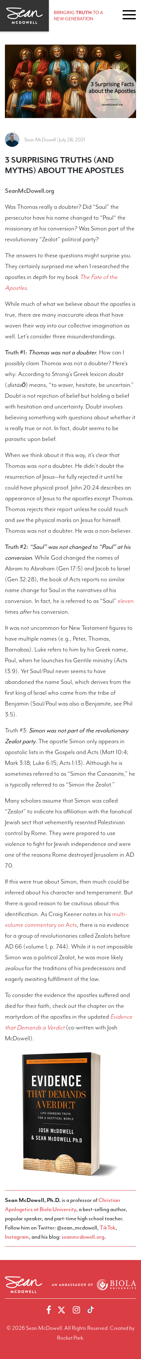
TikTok (107, 1227)
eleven (126, 601)
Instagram (17, 1236)
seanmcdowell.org (83, 1236)
